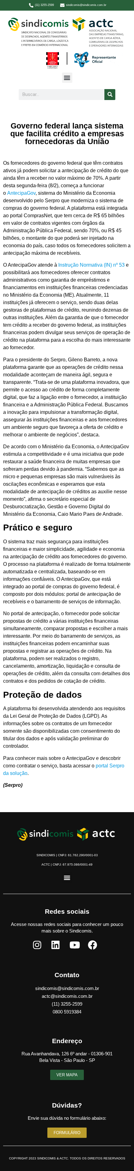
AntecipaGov (21, 193)
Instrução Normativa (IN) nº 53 (91, 265)
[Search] (109, 94)
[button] (67, 78)
